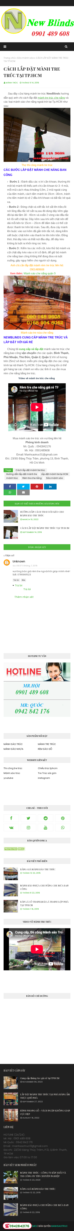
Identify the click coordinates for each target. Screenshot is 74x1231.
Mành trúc (12, 82)
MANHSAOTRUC (59, 1226)
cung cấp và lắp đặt (31, 349)
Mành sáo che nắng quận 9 (40, 273)
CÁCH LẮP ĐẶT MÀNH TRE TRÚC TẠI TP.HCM (44, 527)
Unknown (19, 561)
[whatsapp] (63, 827)
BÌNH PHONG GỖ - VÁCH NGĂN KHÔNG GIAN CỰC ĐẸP (45, 1112)
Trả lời (16, 580)
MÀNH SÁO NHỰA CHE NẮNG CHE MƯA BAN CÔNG (44, 887)
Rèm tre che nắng (32, 478)
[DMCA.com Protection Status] (14, 850)
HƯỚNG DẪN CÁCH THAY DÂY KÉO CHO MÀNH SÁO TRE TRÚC (42, 513)
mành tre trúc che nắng (51, 97)
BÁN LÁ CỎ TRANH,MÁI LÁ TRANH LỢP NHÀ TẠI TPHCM (44, 903)
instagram (44, 778)
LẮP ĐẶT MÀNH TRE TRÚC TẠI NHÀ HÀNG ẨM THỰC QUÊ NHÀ (45, 1096)
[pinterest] (63, 818)
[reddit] (45, 818)
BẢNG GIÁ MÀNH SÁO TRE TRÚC (37, 869)
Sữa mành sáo (25, 57)
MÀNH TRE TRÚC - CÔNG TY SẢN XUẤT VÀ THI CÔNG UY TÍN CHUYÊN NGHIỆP (43, 1174)
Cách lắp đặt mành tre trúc (30, 470)
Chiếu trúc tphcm (47, 768)
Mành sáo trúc (12, 773)
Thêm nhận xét (24, 597)
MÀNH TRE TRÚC (47, 744)
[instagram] (28, 827)
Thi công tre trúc (13, 768)
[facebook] (11, 818)
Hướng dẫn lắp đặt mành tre (21, 474)
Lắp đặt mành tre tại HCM (54, 474)
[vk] (11, 827)
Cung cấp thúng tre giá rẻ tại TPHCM (39, 1078)
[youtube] (45, 827)
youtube (8, 778)
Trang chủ (9, 57)
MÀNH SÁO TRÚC (13, 744)
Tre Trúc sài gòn (47, 773)
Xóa (23, 580)
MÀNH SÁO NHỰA (13, 749)
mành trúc (12, 478)
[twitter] (28, 818)
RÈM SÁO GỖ (45, 749)
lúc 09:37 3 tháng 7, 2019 (25, 565)
